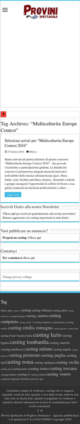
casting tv (23, 374)
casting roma (19, 361)
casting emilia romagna (30, 327)
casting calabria (37, 315)
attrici (9, 310)
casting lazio (47, 334)
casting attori (60, 310)
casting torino (38, 368)
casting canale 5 (26, 322)
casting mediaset (12, 349)
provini (34, 379)
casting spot (6, 369)
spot (41, 378)
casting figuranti (60, 328)
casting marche (59, 342)
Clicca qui (9, 213)
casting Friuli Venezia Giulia (16, 335)
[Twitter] (41, 410)
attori (4, 310)
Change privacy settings (17, 277)
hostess (25, 379)
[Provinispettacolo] (40, 10)
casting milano (38, 348)
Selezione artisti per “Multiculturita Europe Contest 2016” (39, 143)
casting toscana (63, 368)
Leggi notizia (13, 194)
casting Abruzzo (42, 310)
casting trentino (8, 374)
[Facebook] (38, 410)
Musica (33, 151)
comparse (6, 379)
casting (26, 310)
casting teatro (19, 369)
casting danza (58, 322)
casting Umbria (38, 374)
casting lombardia (29, 341)
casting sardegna (44, 362)
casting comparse (42, 322)
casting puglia (53, 355)
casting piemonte (24, 355)
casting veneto (58, 374)
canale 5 (16, 310)
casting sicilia (67, 362)
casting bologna (17, 316)
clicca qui (29, 258)
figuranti (15, 379)
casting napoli (62, 349)
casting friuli (72, 328)
